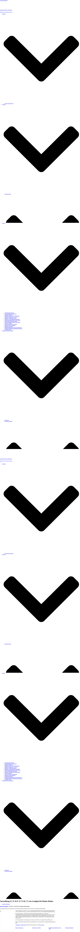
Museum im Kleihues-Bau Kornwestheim (12, 322)
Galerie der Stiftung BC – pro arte (11, 317)
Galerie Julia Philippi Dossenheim (11, 321)
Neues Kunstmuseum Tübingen (10, 313)
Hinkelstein (7, 420)
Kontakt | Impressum (19, 927)
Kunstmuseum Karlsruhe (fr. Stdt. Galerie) (12, 320)
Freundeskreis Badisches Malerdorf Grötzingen (13, 328)
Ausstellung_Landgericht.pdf (20, 924)
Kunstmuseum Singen (9, 326)
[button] (41, 59)
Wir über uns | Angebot (36, 927)
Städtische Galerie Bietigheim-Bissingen (12, 319)
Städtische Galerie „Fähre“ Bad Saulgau (12, 315)
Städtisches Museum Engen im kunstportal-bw (13, 327)
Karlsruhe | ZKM (8, 329)
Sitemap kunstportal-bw (9, 103)
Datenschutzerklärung (69, 927)
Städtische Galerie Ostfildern (10, 325)
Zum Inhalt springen (3, 0)
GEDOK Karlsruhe (8, 323)
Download (42, 924)
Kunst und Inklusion (6, 904)
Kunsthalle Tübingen (8, 314)
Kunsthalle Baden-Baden (9, 312)
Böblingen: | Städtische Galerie (10, 318)
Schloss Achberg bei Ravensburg (11, 324)
